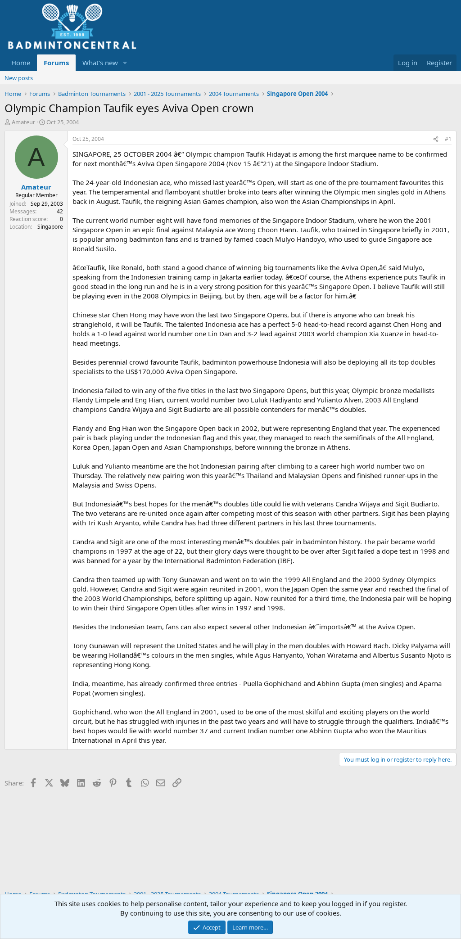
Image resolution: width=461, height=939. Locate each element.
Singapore (50, 226)
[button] (125, 62)
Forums (56, 62)
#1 (448, 139)
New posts (19, 78)
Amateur (23, 122)
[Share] (436, 139)
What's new (100, 62)
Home (20, 62)
